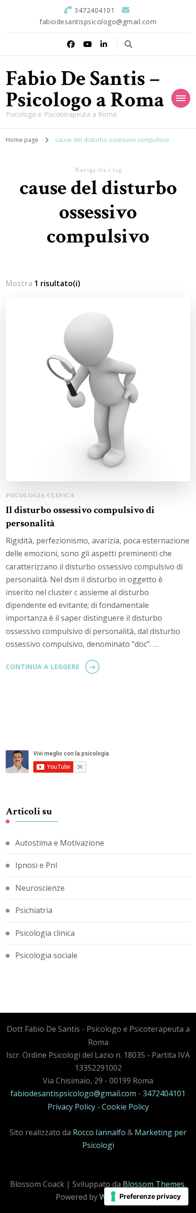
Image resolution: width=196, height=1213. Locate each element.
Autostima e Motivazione (59, 843)
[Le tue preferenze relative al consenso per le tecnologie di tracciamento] (146, 1196)
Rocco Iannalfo (99, 1132)
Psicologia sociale (46, 955)
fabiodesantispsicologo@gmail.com (73, 1093)
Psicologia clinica (40, 496)
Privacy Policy (71, 1106)
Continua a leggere (42, 666)
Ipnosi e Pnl (36, 865)
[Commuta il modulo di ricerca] (128, 44)
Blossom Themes (154, 1184)
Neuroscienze (40, 888)
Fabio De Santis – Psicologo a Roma (85, 89)
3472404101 (164, 1093)
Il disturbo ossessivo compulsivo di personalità (80, 517)
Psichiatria (33, 910)
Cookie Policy (125, 1106)
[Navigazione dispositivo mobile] (180, 98)
